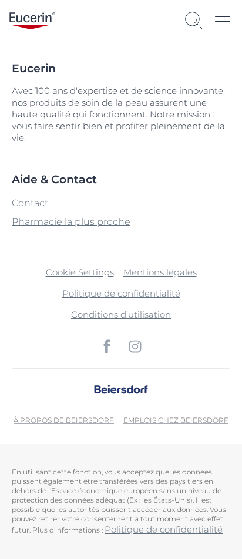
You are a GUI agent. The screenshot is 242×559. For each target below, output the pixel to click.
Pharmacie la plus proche (71, 221)
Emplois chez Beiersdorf (175, 420)
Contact (30, 202)
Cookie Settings (80, 272)
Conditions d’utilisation (121, 314)
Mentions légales (160, 272)
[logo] (32, 20)
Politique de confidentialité (121, 293)
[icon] (107, 346)
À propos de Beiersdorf (64, 420)
